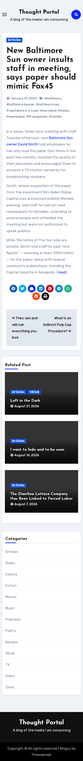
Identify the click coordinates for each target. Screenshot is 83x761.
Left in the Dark (25, 401)
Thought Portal (39, 12)
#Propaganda (36, 116)
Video (9, 676)
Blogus (65, 749)
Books (10, 563)
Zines (9, 687)
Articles (14, 40)
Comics (11, 574)
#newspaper (15, 116)
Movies (10, 597)
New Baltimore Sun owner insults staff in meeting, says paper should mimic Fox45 (41, 69)
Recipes (11, 642)
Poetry (10, 631)
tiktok (34, 392)
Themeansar (41, 755)
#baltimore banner (20, 104)
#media (63, 110)
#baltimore (52, 98)
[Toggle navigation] (4, 14)
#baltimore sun (47, 104)
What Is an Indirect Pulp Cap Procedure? (57, 324)
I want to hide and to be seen (37, 450)
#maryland (48, 110)
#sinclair (55, 116)
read (62, 272)
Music (10, 608)
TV (7, 665)
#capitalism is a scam (22, 110)
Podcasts (13, 619)
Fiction (11, 586)
